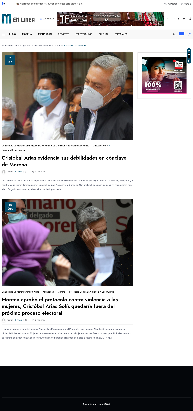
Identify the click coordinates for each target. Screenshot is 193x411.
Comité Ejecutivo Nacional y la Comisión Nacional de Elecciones (56, 145)
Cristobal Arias (100, 145)
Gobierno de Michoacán (13, 150)
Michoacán (48, 291)
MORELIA (27, 34)
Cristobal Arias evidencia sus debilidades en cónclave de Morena (64, 161)
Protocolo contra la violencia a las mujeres (91, 291)
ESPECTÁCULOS (84, 34)
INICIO (12, 34)
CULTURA (103, 34)
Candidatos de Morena (13, 145)
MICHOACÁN (45, 34)
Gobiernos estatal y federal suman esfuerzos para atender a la (51, 3)
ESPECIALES (121, 34)
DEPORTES (63, 34)
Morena (61, 291)
